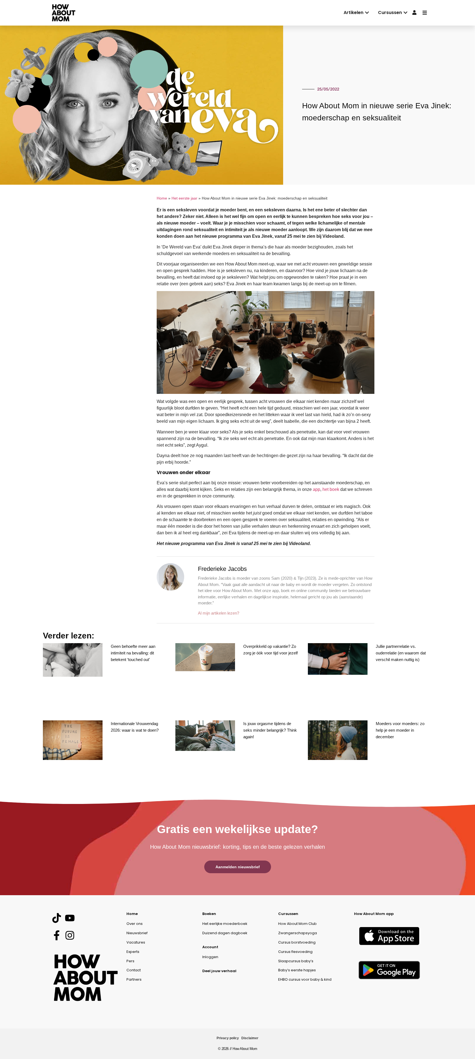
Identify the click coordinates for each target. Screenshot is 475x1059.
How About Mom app (374, 913)
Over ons (134, 923)
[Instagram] (70, 935)
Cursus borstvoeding (297, 942)
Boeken (209, 913)
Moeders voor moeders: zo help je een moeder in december (400, 730)
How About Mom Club (297, 923)
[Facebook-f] (56, 935)
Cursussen (288, 913)
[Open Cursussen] (405, 12)
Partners (134, 979)
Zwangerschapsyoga (297, 933)
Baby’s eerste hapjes (297, 970)
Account (210, 947)
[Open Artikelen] (367, 12)
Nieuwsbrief (137, 933)
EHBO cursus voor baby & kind (305, 979)
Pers (130, 961)
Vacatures (135, 942)
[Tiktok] (56, 918)
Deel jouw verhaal (219, 971)
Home (162, 198)
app (316, 489)
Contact (133, 970)
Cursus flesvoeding (295, 951)
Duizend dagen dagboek (224, 933)
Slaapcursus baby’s (295, 961)
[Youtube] (70, 918)
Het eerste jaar (184, 198)
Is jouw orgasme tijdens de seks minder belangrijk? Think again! (270, 730)
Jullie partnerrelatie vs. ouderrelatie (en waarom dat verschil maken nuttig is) (401, 653)
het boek (330, 489)
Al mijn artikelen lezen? (218, 613)
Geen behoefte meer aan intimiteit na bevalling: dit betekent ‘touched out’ (133, 653)
